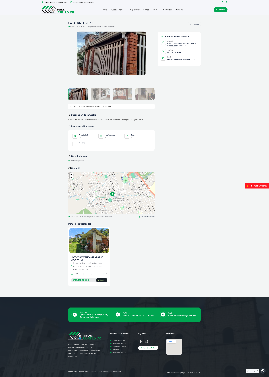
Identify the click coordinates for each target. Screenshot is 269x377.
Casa (74, 106)
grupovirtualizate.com (191, 372)
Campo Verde (85, 106)
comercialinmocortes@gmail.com (180, 59)
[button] (149, 58)
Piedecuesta (94, 106)
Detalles (102, 280)
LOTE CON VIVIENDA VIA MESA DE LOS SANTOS (87, 258)
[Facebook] (223, 2)
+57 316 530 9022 (174, 52)
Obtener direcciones (148, 217)
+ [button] (71, 174)
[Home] (58, 9)
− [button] (71, 177)
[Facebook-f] (140, 341)
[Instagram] (226, 2)
